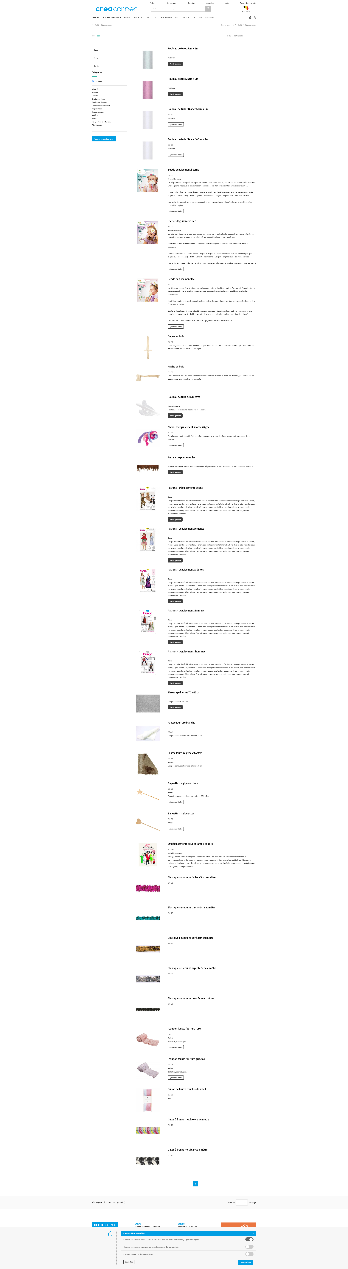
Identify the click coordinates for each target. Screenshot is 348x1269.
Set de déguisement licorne (183, 169)
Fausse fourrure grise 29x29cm (185, 753)
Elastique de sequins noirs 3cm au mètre (191, 998)
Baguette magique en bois (183, 783)
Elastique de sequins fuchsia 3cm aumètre (192, 877)
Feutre (94, 118)
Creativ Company (174, 406)
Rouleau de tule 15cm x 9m (183, 48)
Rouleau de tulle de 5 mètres (184, 396)
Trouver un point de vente (103, 139)
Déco (177, 17)
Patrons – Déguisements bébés (185, 487)
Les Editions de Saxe (175, 853)
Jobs (227, 3)
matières (95, 115)
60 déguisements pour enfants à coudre (190, 843)
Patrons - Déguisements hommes (186, 651)
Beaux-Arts (139, 17)
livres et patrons (97, 112)
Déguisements (97, 109)
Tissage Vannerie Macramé (101, 122)
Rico (169, 1098)
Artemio (170, 732)
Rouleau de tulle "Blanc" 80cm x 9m (188, 139)
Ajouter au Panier (176, 124)
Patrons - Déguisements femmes (186, 610)
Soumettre (129, 1262)
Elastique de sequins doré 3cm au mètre (190, 937)
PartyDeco (171, 58)
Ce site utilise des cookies (134, 1233)
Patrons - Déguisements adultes (186, 569)
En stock (99, 82)
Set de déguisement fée (181, 279)
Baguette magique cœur (181, 813)
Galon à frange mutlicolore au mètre (188, 1119)
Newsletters (210, 3)
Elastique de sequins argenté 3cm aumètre (192, 968)
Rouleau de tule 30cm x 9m (183, 78)
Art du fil (151, 17)
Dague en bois (176, 336)
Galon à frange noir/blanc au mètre (187, 1149)
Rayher (170, 1038)
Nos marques (171, 3)
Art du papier (166, 17)
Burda (170, 497)
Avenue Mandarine (174, 179)
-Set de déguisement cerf (182, 221)
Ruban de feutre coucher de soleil (187, 1089)
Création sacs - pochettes (101, 105)
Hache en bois (176, 366)
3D (194, 17)
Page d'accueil (226, 25)
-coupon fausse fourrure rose (184, 1028)
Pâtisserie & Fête (206, 17)
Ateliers (152, 3)
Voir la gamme (175, 64)
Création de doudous (99, 102)
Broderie (95, 92)
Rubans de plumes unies (181, 457)
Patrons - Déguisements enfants (186, 528)
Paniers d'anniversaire (248, 3)
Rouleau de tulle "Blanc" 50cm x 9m (188, 109)
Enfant (186, 17)
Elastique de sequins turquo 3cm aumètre (191, 907)
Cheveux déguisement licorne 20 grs (188, 427)
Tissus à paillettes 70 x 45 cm (184, 692)
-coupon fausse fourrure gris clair (186, 1059)
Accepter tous (246, 1262)
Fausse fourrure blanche (181, 722)
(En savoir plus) (192, 1239)
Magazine (191, 3)
